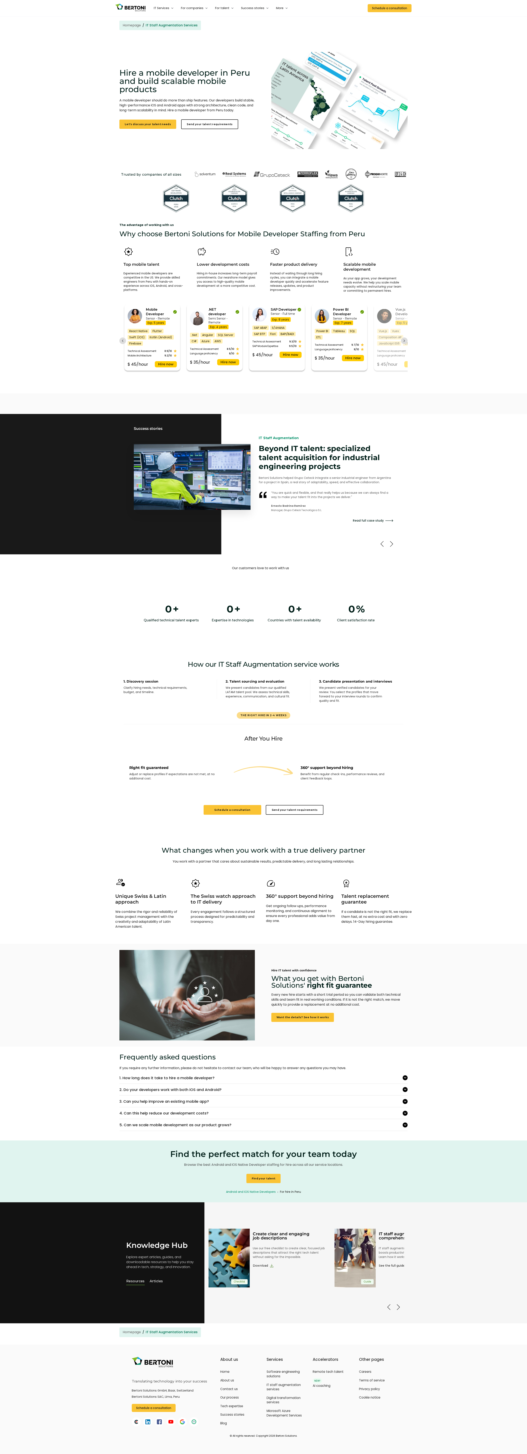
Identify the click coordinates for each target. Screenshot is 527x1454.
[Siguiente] (391, 544)
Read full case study (368, 516)
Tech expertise (231, 1406)
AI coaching (321, 1385)
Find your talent (263, 1178)
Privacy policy (369, 1389)
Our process (229, 1397)
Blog (223, 1423)
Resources (135, 1281)
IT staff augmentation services (284, 1387)
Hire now (166, 364)
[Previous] (389, 1307)
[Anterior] (382, 544)
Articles (156, 1281)
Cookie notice (369, 1397)
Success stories (232, 1414)
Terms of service (372, 1380)
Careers (365, 1371)
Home (225, 1371)
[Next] (398, 1307)
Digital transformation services (284, 1400)
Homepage (132, 25)
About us (227, 1380)
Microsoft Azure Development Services (284, 1413)
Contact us (229, 1389)
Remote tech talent (328, 1371)
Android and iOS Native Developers (251, 1192)
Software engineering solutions (283, 1373)
